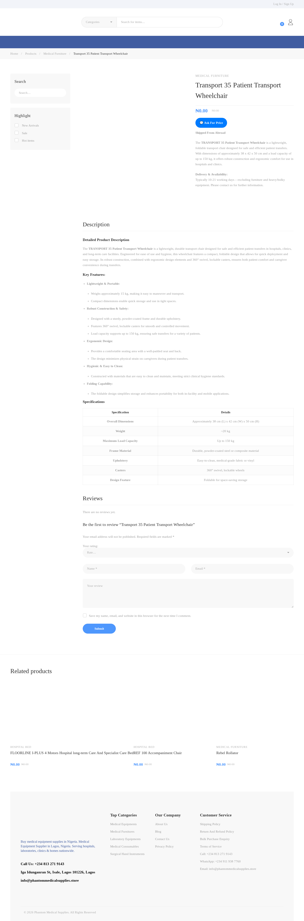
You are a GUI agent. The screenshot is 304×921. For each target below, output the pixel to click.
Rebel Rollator (227, 753)
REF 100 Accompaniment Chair (158, 753)
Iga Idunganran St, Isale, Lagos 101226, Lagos (58, 872)
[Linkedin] (214, 195)
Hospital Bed (20, 747)
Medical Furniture (54, 53)
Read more (17, 735)
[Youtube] (38, 888)
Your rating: (90, 546)
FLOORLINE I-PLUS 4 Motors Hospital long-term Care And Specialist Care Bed (72, 753)
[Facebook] (197, 195)
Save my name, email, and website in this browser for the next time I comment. (140, 615)
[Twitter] (206, 195)
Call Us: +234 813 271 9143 (42, 864)
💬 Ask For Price (211, 122)
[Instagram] (44, 888)
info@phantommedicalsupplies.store (50, 880)
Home (14, 53)
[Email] (232, 195)
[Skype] (32, 888)
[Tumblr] (223, 195)
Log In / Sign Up (283, 4)
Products (30, 53)
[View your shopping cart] (279, 22)
